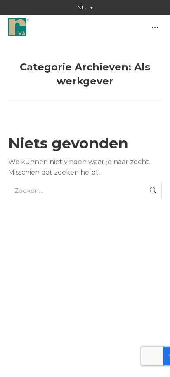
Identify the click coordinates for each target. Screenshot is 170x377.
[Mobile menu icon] (155, 27)
